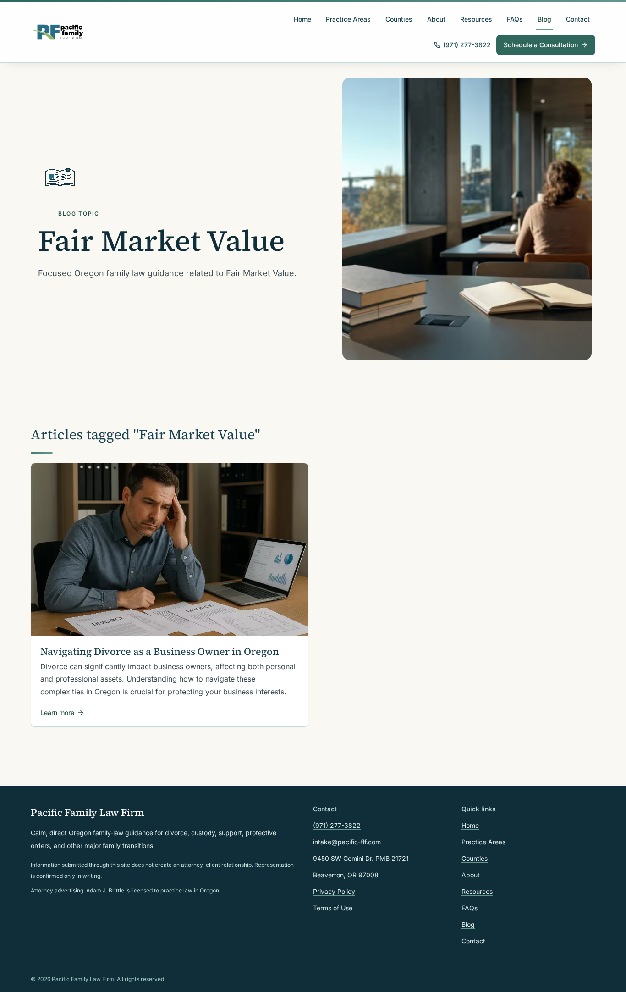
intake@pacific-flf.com (347, 842)
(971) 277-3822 (467, 45)
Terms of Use (332, 908)
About (436, 19)
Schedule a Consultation (541, 45)
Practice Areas (348, 19)
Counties (398, 19)
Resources (476, 19)
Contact (578, 19)
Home (302, 19)
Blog (544, 19)
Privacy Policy (334, 891)
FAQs (515, 19)
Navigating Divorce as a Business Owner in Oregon (159, 651)
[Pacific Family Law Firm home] (57, 32)
